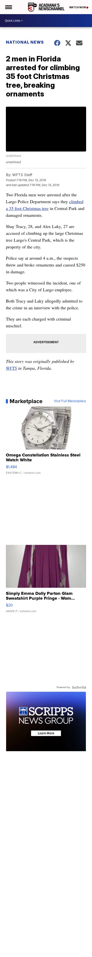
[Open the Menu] (8, 7)
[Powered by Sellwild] (79, 687)
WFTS (11, 368)
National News (25, 42)
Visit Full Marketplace (70, 401)
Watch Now (77, 7)
